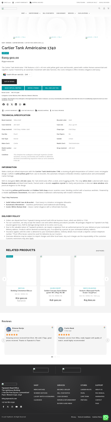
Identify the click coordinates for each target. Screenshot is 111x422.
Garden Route (86, 389)
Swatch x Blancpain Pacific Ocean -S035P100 (89, 292)
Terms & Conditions (84, 417)
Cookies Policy (97, 417)
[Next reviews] (107, 340)
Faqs (97, 403)
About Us (98, 389)
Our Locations (83, 13)
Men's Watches (22, 95)
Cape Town (85, 396)
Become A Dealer (63, 389)
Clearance (38, 400)
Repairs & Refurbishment (66, 400)
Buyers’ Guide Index (64, 403)
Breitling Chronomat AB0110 (21, 291)
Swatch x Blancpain (89, 288)
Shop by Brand (33, 13)
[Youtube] (16, 406)
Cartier (8, 92)
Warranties (99, 396)
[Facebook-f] (3, 406)
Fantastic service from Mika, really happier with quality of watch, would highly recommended (80, 339)
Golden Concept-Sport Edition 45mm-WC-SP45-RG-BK (55, 292)
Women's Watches (32, 95)
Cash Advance (60, 13)
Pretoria (84, 400)
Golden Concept (55, 288)
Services (71, 13)
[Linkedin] (21, 406)
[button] (4, 37)
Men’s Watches (39, 389)
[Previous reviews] (3, 340)
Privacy (73, 417)
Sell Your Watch (48, 13)
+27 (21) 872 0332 (8, 402)
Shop (23, 13)
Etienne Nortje (18, 328)
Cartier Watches (17, 42)
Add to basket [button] (21, 304)
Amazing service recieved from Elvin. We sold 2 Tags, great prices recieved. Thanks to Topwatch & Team (28, 339)
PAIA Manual (100, 393)
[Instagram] (12, 406)
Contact (98, 400)
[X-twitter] (8, 406)
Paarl (83, 393)
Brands (8, 42)
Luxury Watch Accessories (44, 396)
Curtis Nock (69, 328)
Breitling (21, 288)
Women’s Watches (40, 393)
